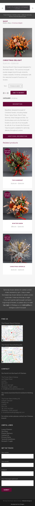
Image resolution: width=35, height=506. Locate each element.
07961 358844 (13, 387)
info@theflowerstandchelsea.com (13, 389)
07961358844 (26, 305)
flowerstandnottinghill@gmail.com (13, 412)
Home (4, 23)
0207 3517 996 (8, 385)
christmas (14, 98)
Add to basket (18, 92)
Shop (9, 23)
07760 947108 (13, 410)
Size (5, 86)
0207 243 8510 (8, 408)
